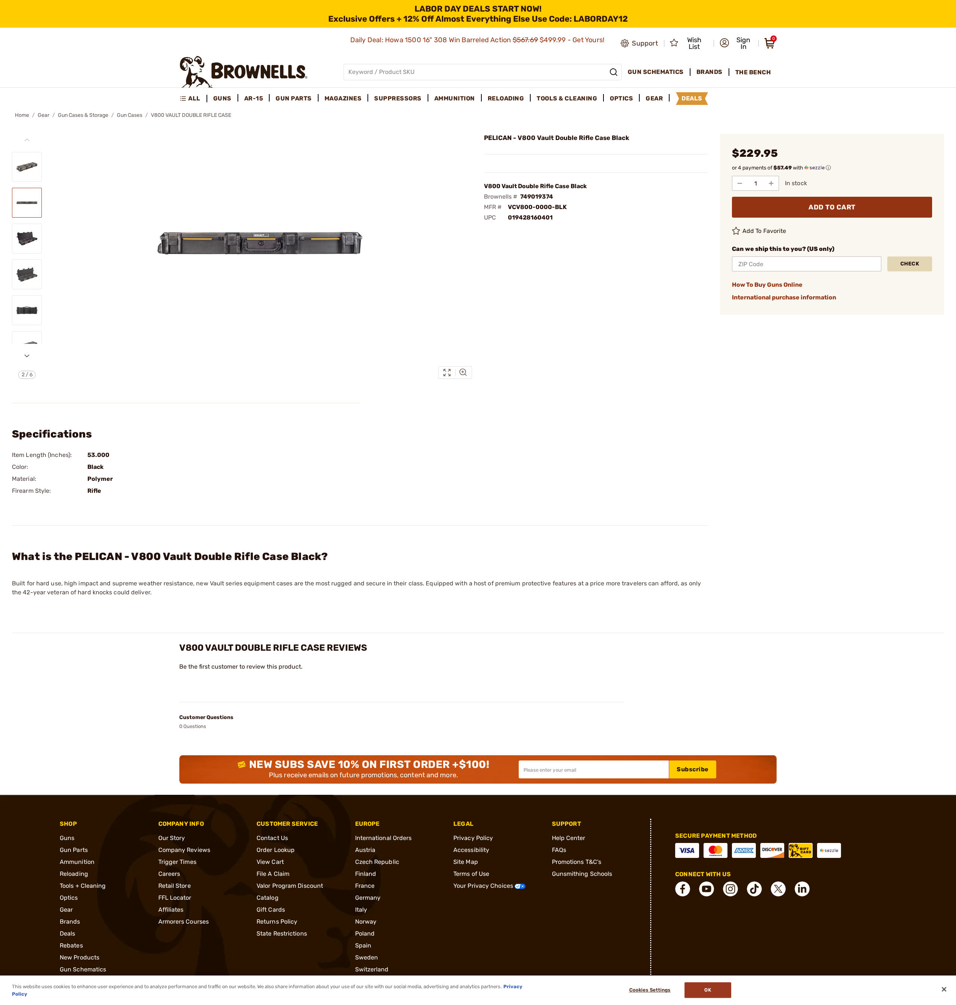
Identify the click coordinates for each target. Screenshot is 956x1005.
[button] (737, 43)
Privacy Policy (473, 837)
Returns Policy (277, 921)
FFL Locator (175, 897)
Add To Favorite (764, 230)
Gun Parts (74, 849)
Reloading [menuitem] (506, 98)
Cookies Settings (650, 990)
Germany (368, 897)
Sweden (366, 957)
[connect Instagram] (730, 888)
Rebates (71, 945)
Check (909, 264)
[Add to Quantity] (771, 183)
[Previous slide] (27, 140)
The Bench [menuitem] (753, 72)
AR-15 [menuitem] (253, 98)
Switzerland (372, 969)
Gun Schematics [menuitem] (656, 71)
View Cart (270, 861)
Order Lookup (276, 849)
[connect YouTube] (706, 888)
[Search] (613, 72)
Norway (366, 921)
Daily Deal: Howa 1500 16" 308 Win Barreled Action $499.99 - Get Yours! (478, 40)
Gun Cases (129, 115)
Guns (67, 837)
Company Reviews (184, 849)
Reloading (74, 873)
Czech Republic (377, 861)
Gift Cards (271, 909)
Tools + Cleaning (83, 885)
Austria (365, 849)
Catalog (268, 897)
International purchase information (784, 297)
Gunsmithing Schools (582, 873)
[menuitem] (193, 98)
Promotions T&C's (577, 861)
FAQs (559, 849)
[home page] (243, 72)
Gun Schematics (83, 969)
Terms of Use (471, 873)
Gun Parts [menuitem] (294, 98)
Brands (70, 921)
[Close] (944, 989)
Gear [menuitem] (654, 98)
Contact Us (272, 837)
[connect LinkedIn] (802, 888)
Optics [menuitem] (621, 98)
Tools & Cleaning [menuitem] (567, 98)
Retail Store (174, 885)
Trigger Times (177, 861)
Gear (43, 115)
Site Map (465, 861)
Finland (365, 873)
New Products (79, 957)
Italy (361, 909)
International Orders (383, 837)
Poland (365, 933)
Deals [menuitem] (692, 98)
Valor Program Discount (290, 885)
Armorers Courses (183, 921)
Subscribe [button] (693, 769)
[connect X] (778, 888)
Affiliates (171, 909)
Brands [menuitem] (709, 71)
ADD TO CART (832, 207)
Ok (707, 990)
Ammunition (77, 861)
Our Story (171, 837)
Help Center (569, 837)
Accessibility (471, 849)
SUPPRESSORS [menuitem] (398, 98)
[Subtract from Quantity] (739, 183)
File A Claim (273, 873)
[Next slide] (27, 356)
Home (22, 115)
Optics (69, 897)
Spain (363, 945)
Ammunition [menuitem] (454, 98)
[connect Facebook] (682, 888)
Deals (67, 933)
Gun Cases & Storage (83, 115)
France (365, 885)
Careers (169, 873)
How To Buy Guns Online (767, 284)
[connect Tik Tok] (754, 888)
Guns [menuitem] (222, 98)
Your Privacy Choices (484, 885)
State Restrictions (282, 933)
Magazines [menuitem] (343, 98)
